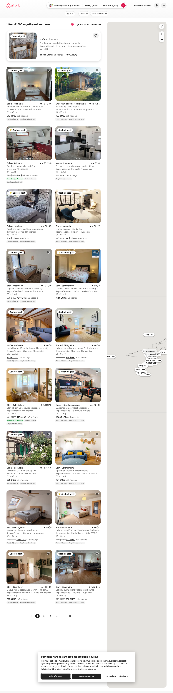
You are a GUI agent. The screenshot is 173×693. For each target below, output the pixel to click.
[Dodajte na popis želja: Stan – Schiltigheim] (97, 252)
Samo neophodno (86, 676)
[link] (31, 616)
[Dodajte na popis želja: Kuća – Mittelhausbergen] (97, 371)
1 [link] (37, 616)
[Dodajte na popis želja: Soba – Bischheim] (48, 434)
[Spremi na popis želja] (96, 35)
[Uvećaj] (161, 34)
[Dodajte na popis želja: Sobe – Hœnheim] (48, 70)
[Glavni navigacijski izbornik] (164, 5)
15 (70, 616)
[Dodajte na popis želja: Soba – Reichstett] (48, 130)
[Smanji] (161, 39)
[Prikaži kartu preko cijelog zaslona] (161, 26)
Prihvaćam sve (55, 676)
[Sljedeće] (76, 616)
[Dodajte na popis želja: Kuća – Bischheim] (48, 312)
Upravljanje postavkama (117, 676)
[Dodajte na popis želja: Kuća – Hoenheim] (97, 130)
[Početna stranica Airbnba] (13, 5)
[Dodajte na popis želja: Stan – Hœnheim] (97, 192)
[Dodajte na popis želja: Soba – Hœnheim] (48, 192)
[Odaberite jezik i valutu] (156, 5)
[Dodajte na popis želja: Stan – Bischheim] (48, 252)
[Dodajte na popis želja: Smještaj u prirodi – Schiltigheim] (97, 70)
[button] (45, 54)
